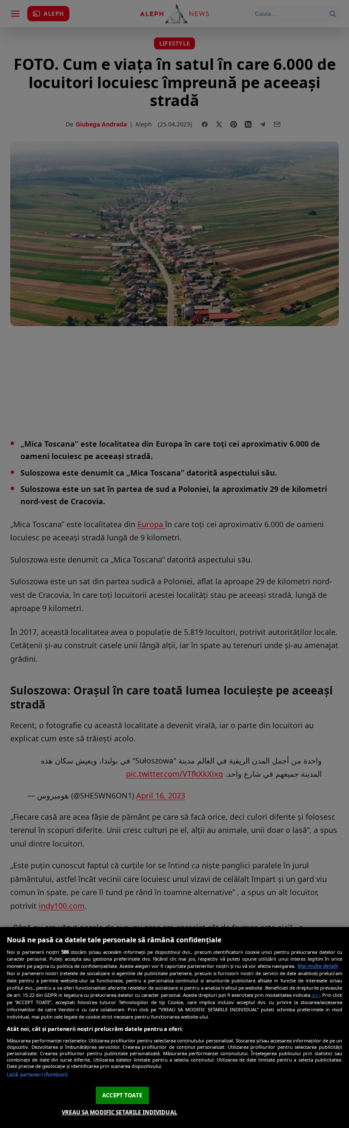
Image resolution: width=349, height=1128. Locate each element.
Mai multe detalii (318, 966)
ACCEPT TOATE (122, 1095)
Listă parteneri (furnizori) (37, 1074)
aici (316, 995)
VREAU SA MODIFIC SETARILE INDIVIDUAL (119, 1112)
